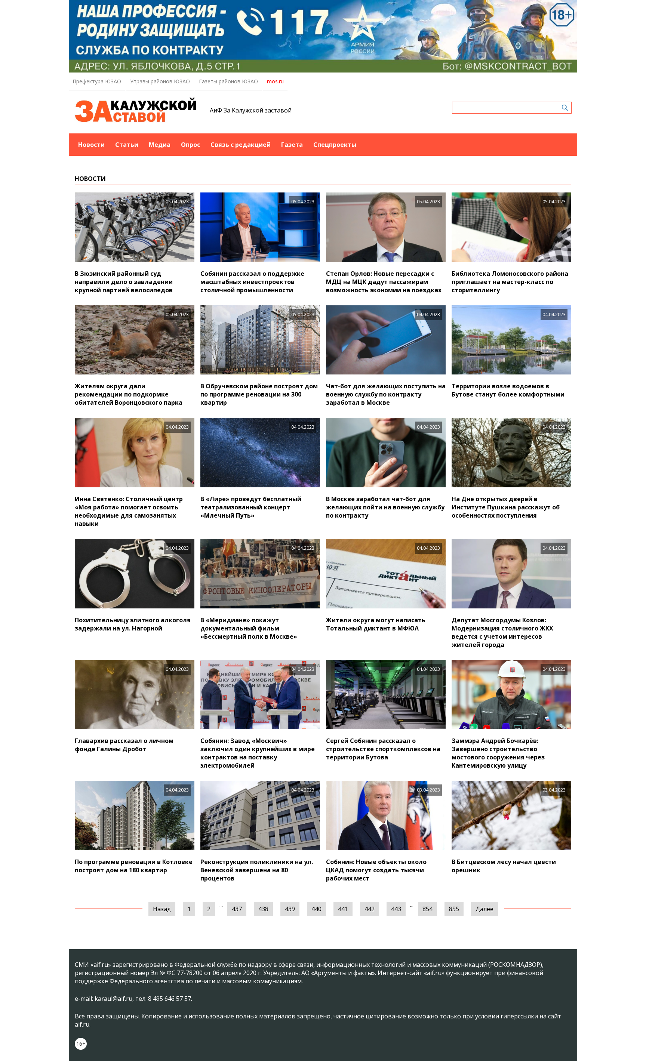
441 (343, 909)
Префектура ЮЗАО (97, 81)
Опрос (190, 145)
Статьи (126, 145)
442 (369, 909)
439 (290, 909)
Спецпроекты (334, 145)
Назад (162, 909)
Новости (91, 145)
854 (427, 909)
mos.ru (275, 81)
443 (396, 909)
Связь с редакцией (240, 145)
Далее (484, 909)
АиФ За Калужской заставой (251, 110)
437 (237, 909)
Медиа (159, 145)
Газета (292, 145)
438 (263, 909)
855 (454, 909)
